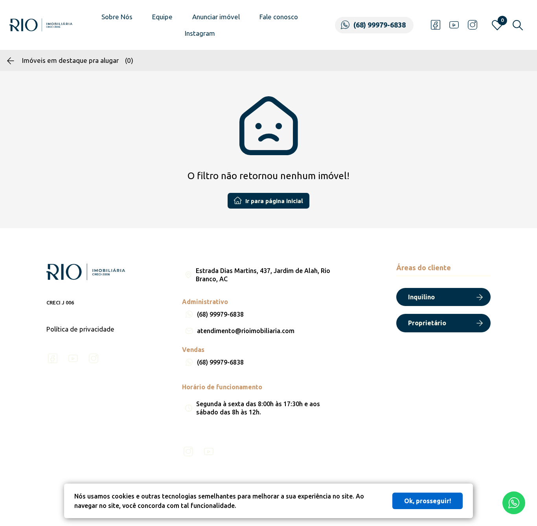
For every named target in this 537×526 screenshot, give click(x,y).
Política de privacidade (80, 329)
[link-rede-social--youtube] (454, 25)
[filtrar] (518, 25)
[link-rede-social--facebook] (435, 25)
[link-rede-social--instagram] (472, 25)
